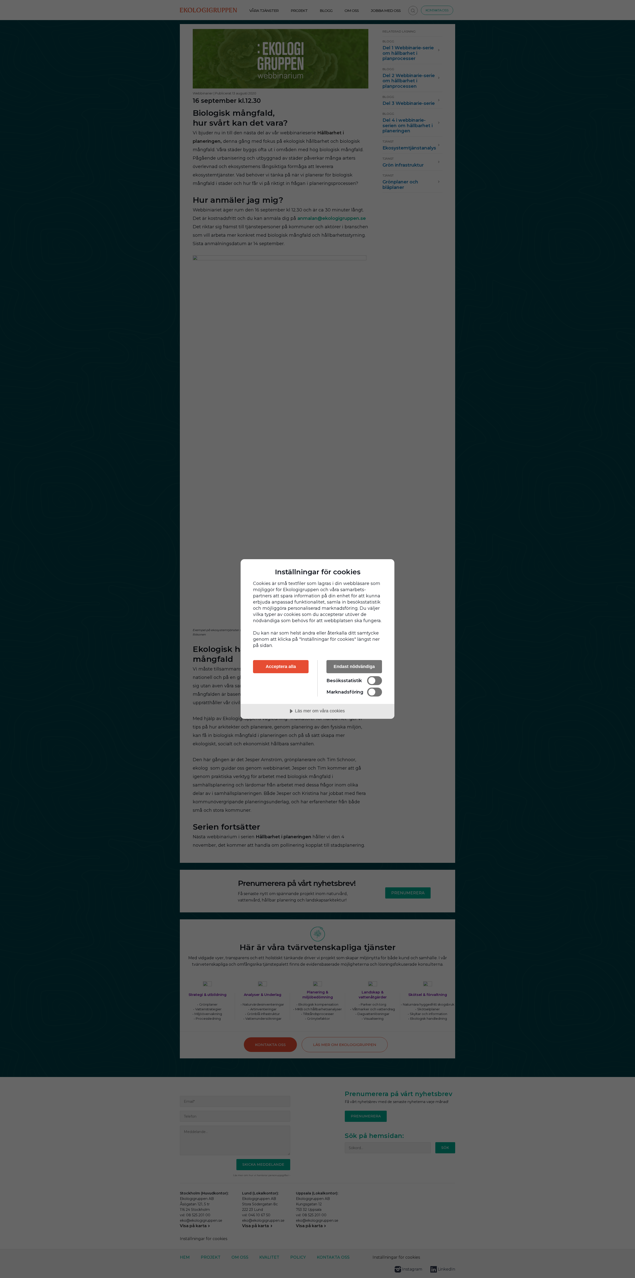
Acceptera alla (281, 666)
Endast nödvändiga (354, 666)
